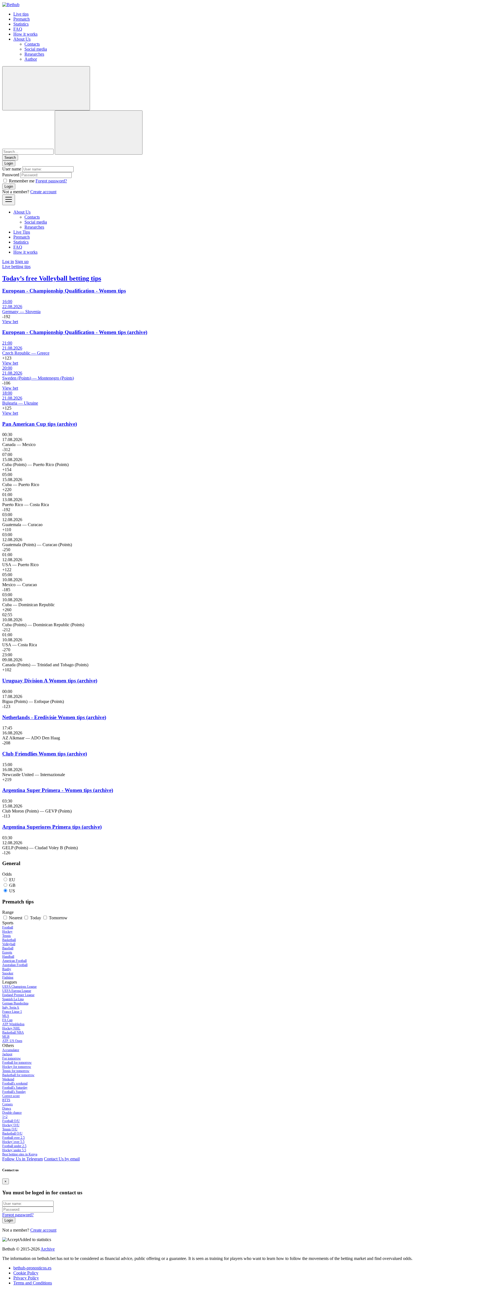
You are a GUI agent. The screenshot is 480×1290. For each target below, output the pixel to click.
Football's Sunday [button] (14, 1092)
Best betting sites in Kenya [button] (19, 1154)
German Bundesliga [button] (15, 1003)
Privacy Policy (26, 1278)
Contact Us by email (62, 1159)
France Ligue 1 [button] (12, 1012)
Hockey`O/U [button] (10, 1125)
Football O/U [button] (11, 1121)
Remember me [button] (21, 181)
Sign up (22, 261)
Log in (8, 261)
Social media (35, 49)
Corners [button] (7, 1104)
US (12, 890)
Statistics (21, 24)
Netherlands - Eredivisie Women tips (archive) (54, 717)
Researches (34, 54)
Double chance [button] (12, 1113)
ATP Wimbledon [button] (13, 1024)
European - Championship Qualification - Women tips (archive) (74, 332)
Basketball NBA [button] (13, 1032)
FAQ (17, 29)
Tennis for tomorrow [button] (15, 1071)
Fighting (7, 977)
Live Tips (21, 232)
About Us (22, 39)
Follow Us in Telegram (22, 1159)
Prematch (21, 19)
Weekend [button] (8, 1079)
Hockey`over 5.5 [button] (13, 1142)
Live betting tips (16, 266)
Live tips (21, 14)
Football (7, 927)
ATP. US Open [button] (12, 1041)
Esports (7, 952)
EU (12, 879)
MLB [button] (5, 1037)
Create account (43, 191)
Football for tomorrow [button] (17, 1062)
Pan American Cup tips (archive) (39, 424)
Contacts (32, 44)
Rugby (6, 969)
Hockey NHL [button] (11, 1028)
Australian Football (15, 965)
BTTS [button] (6, 1100)
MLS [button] (5, 1016)
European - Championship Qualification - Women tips (64, 291)
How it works (25, 34)
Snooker (7, 973)
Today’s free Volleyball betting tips (51, 278)
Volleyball (8, 944)
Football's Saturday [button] (15, 1088)
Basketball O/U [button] (12, 1133)
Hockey (7, 932)
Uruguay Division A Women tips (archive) (49, 681)
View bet (10, 321)
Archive (48, 1249)
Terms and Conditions (32, 1283)
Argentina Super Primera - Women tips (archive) (57, 790)
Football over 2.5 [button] (13, 1138)
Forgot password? (51, 181)
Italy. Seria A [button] (10, 1007)
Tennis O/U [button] (10, 1129)
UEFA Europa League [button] (16, 991)
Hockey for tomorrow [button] (16, 1067)
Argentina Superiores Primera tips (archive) (52, 827)
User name (11, 169)
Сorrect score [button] (11, 1096)
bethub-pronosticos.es (32, 1268)
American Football (14, 961)
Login (8, 186)
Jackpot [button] (7, 1054)
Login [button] (8, 163)
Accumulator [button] (10, 1050)
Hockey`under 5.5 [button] (14, 1150)
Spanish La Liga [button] (13, 999)
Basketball (9, 940)
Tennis (6, 936)
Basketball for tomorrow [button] (18, 1075)
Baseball (7, 948)
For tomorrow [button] (11, 1058)
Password (10, 174)
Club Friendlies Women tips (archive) (44, 754)
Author (30, 59)
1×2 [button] (5, 1117)
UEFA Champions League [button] (19, 987)
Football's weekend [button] (15, 1083)
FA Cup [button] (7, 1020)
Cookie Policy (25, 1273)
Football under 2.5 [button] (14, 1146)
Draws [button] (6, 1108)
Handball (8, 957)
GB (12, 885)
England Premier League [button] (18, 995)
